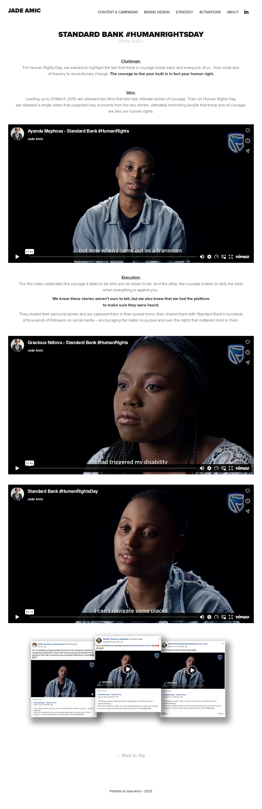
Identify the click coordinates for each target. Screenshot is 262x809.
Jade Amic (24, 10)
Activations (210, 12)
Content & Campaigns (118, 12)
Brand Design (157, 12)
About (233, 12)
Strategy (184, 12)
